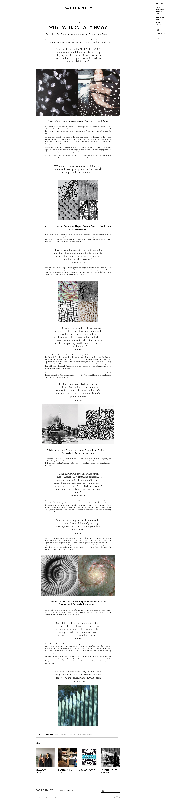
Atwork (61, 797)
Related (39, 743)
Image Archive (160, 9)
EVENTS (159, 22)
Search (158, 3)
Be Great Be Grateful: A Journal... (41, 771)
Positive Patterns (160, 40)
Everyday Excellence (161, 38)
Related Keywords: (52, 734)
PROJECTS (159, 20)
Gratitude (158, 46)
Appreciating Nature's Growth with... (66, 771)
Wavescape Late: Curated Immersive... (109, 771)
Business (90, 734)
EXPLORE (159, 24)
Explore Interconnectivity (70, 734)
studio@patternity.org (66, 790)
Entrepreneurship (82, 734)
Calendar (159, 11)
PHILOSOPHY (160, 17)
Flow (157, 44)
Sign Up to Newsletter (112, 791)
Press (157, 13)
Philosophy (61, 734)
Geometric (159, 42)
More (157, 48)
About (158, 7)
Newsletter (163, 30)
